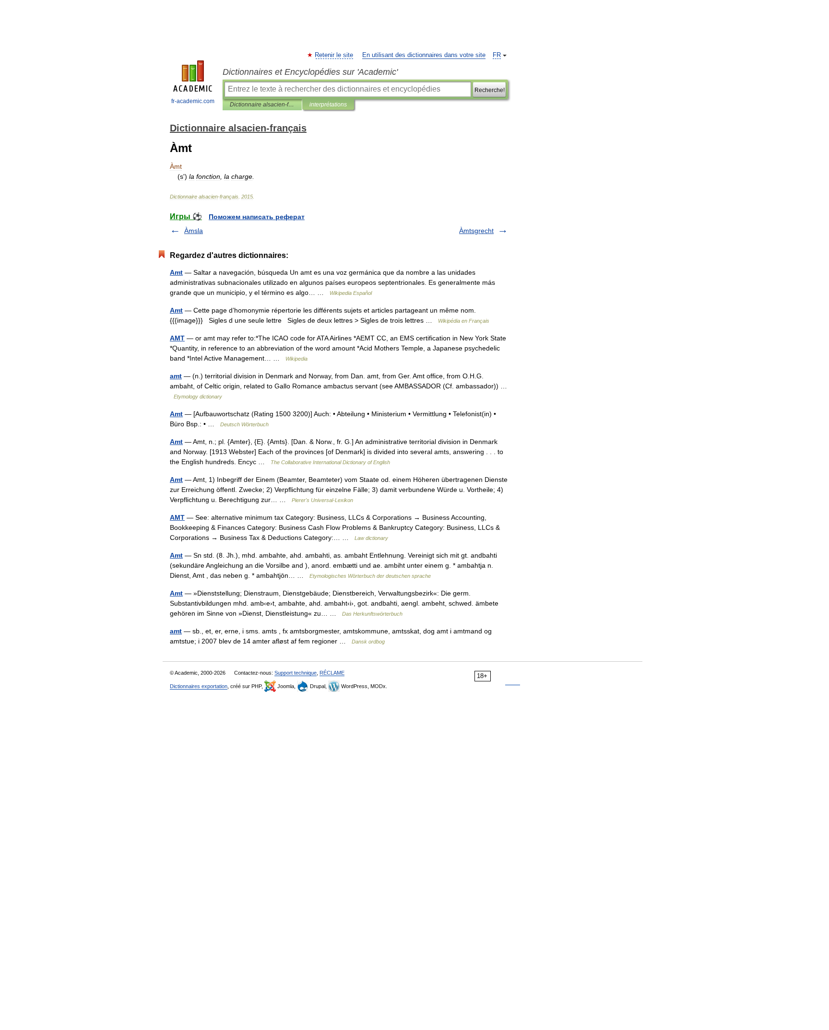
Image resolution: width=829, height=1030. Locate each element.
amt (176, 376)
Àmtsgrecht (476, 230)
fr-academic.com (192, 101)
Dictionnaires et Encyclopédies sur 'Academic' (310, 72)
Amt (176, 272)
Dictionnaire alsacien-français (262, 104)
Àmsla (193, 230)
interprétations (328, 104)
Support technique (295, 673)
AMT (177, 338)
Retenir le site (334, 55)
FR (497, 55)
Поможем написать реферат (257, 217)
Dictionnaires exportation (198, 686)
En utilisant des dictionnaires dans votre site (424, 55)
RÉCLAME (332, 673)
